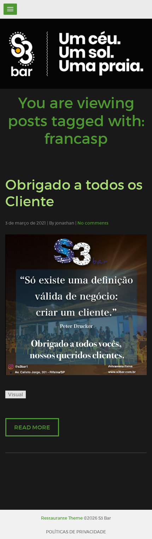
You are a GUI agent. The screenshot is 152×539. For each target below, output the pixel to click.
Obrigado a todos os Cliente (73, 193)
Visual (15, 394)
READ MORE (32, 427)
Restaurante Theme (62, 518)
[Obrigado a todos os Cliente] (76, 304)
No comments (93, 223)
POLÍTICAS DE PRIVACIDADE (76, 531)
